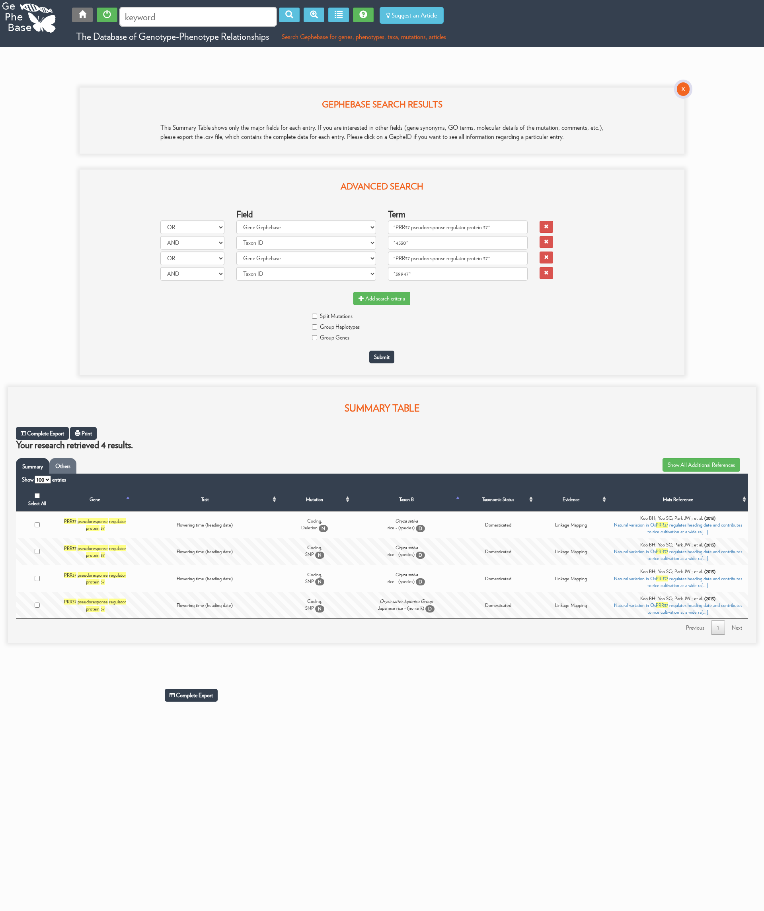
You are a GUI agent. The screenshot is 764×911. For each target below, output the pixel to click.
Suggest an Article (413, 15)
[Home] (82, 15)
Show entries (44, 479)
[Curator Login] (107, 15)
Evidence (571, 499)
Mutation (314, 499)
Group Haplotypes (340, 327)
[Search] (289, 15)
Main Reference (678, 499)
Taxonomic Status (498, 499)
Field (244, 214)
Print (86, 433)
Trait (205, 499)
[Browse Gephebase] (338, 15)
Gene (95, 499)
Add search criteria (384, 298)
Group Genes (334, 337)
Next (737, 627)
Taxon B (406, 499)
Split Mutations (336, 316)
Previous (695, 627)
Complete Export (45, 433)
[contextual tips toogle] (363, 15)
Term (396, 214)
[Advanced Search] (314, 15)
